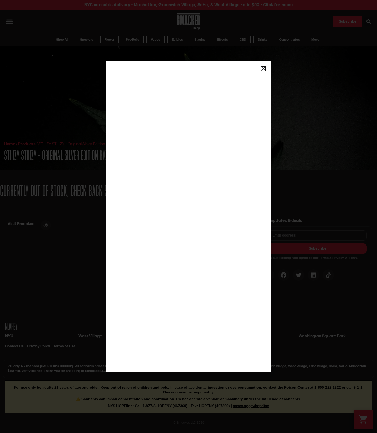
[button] (263, 69)
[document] (188, 216)
